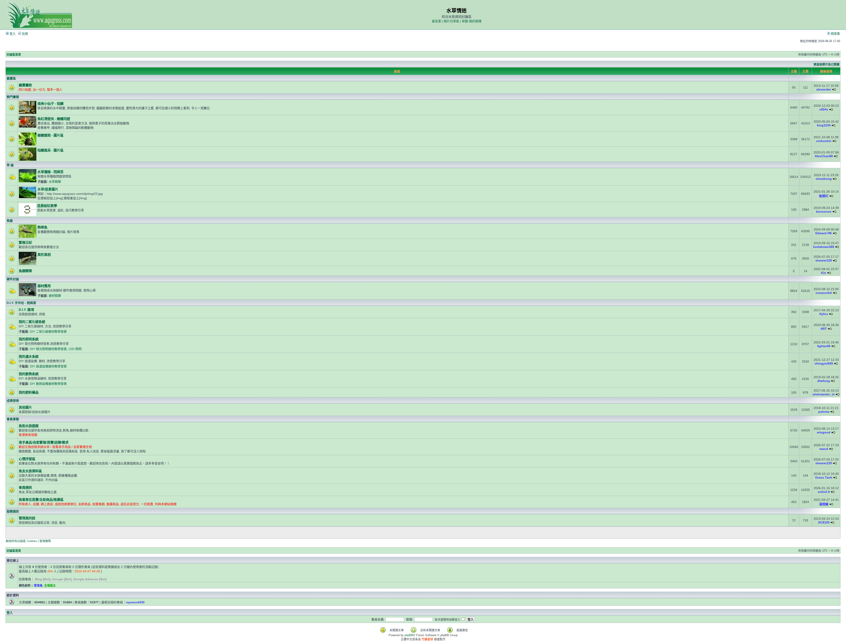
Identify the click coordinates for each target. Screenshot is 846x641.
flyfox (823, 314)
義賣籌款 (25, 85)
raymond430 (135, 602)
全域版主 (50, 585)
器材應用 (44, 286)
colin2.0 (824, 492)
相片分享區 (451, 21)
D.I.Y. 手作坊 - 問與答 (21, 303)
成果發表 (13, 400)
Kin (823, 272)
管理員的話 (27, 518)
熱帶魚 (42, 227)
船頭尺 (823, 196)
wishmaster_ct (824, 394)
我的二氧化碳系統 (32, 322)
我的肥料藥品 (29, 392)
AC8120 (823, 522)
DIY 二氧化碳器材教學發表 (48, 331)
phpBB (408, 635)
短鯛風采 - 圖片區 (50, 150)
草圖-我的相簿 (471, 21)
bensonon (823, 211)
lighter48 (823, 346)
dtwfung (823, 381)
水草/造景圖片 (47, 189)
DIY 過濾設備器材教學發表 (48, 366)
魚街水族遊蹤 (29, 426)
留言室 (436, 21)
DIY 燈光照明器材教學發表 (48, 349)
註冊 (24, 33)
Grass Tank (823, 477)
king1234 (824, 125)
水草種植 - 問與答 (50, 172)
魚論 (10, 220)
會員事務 (13, 419)
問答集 (835, 33)
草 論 (10, 165)
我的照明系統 (29, 339)
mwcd (823, 449)
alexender (823, 89)
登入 (12, 33)
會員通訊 (25, 487)
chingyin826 (823, 363)
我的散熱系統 (29, 374)
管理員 (38, 585)
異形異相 (44, 254)
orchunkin (823, 141)
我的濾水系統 (29, 356)
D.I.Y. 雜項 (26, 309)
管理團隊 (45, 541)
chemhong (824, 179)
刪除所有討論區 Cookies (21, 541)
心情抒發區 (27, 459)
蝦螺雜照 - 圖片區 (50, 135)
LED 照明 (75, 349)
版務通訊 (13, 511)
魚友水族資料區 (30, 471)
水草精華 (55, 181)
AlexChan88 (824, 156)
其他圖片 (25, 407)
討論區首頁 (14, 54)
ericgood (823, 432)
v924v (823, 109)
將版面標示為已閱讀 (826, 64)
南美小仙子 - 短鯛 (50, 103)
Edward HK (823, 233)
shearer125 (823, 260)
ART (823, 328)
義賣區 (11, 78)
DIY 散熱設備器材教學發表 (48, 383)
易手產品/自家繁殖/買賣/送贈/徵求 (44, 442)
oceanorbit (824, 293)
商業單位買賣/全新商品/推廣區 (41, 499)
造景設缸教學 (47, 206)
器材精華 (55, 295)
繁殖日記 (25, 242)
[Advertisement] (351, 532)
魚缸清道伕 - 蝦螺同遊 (53, 119)
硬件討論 (13, 279)
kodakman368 (823, 247)
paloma (823, 411)
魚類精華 (25, 271)
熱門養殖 (13, 97)
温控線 (823, 504)
